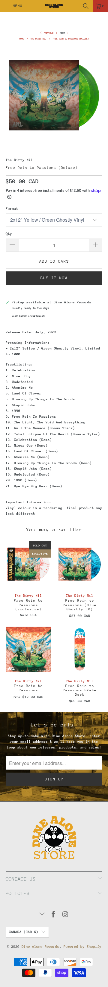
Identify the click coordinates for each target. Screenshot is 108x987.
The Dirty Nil (19, 160)
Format (12, 209)
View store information (28, 315)
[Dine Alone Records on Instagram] (65, 915)
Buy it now (54, 278)
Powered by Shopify (82, 946)
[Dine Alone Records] (54, 6)
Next (63, 33)
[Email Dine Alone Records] (42, 915)
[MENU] (3, 6)
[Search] (86, 6)
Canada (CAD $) (23, 932)
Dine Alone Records (40, 946)
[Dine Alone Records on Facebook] (53, 915)
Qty (9, 234)
